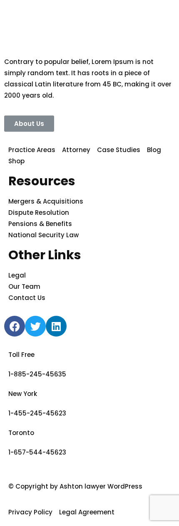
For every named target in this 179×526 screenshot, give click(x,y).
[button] (29, 124)
